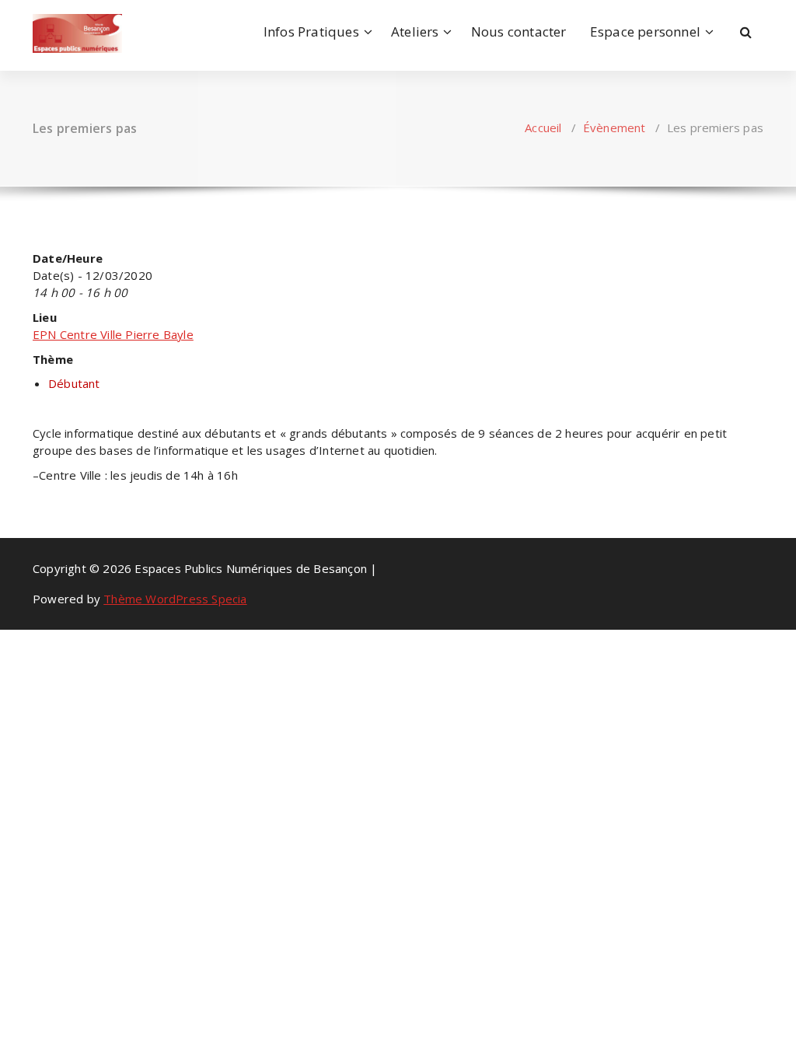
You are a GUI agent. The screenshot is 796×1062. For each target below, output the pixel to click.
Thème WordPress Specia (174, 598)
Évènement (614, 127)
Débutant (74, 383)
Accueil (543, 127)
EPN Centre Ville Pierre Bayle (113, 334)
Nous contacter (519, 31)
